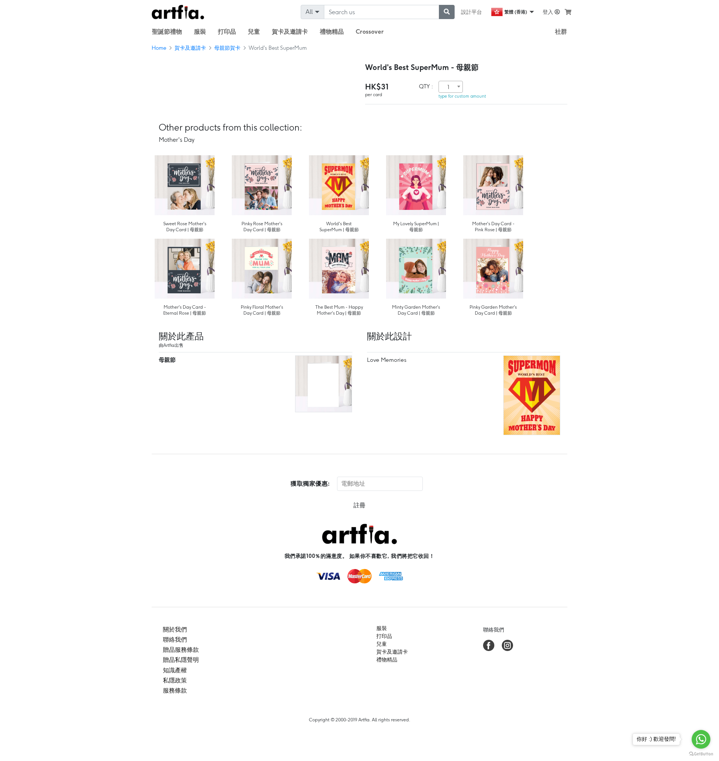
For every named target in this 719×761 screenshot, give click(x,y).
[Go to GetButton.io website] (701, 753)
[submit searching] (447, 12)
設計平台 (471, 12)
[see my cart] (568, 12)
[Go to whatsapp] (701, 739)
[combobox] (451, 87)
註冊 (359, 505)
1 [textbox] (448, 87)
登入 (549, 12)
